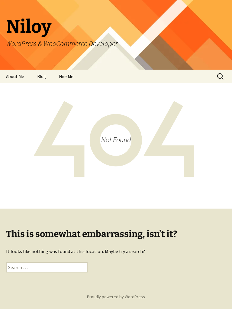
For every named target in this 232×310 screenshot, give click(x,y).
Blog (41, 76)
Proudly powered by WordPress (116, 296)
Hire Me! (67, 76)
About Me (15, 76)
